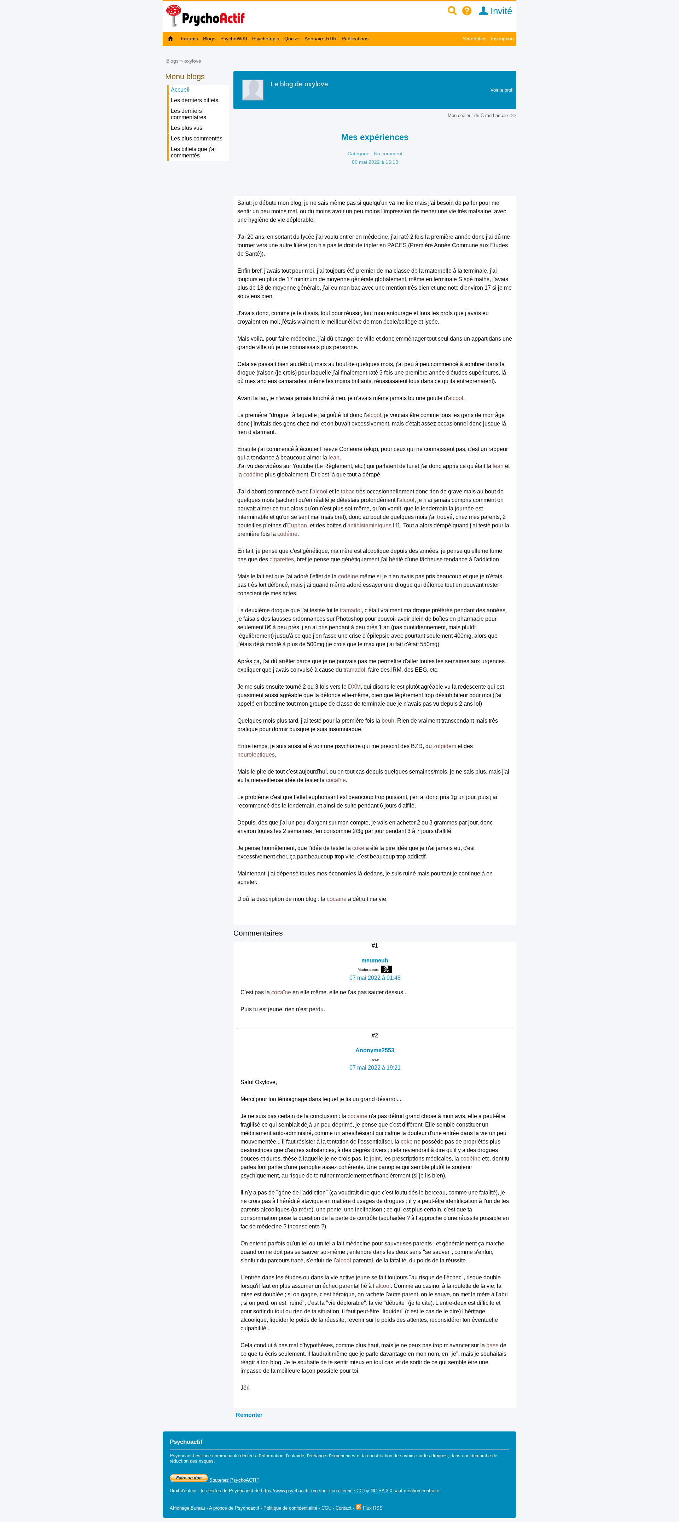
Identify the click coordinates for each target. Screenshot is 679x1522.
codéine (253, 474)
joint (375, 1159)
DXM (354, 687)
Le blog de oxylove (299, 84)
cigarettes (281, 559)
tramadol (351, 610)
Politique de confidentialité (290, 1508)
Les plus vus (186, 128)
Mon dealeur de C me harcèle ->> (482, 115)
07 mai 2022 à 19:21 (375, 1068)
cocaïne (336, 780)
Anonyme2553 (374, 1050)
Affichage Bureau (187, 1508)
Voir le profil (503, 90)
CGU (326, 1508)
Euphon (297, 525)
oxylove (192, 61)
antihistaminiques (369, 525)
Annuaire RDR (320, 38)
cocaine (357, 1116)
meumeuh (374, 960)
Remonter (249, 1415)
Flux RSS (372, 1508)
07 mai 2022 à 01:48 (375, 978)
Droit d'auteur (183, 1490)
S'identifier (474, 38)
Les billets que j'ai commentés (193, 152)
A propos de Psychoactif (234, 1508)
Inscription (502, 38)
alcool (455, 398)
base (492, 1345)
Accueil (180, 90)
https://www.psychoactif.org (289, 1490)
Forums (189, 38)
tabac (348, 491)
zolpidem (444, 746)
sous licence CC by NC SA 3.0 (360, 1490)
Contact (344, 1508)
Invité (500, 11)
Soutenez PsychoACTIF (233, 1480)
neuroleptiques (256, 755)
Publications (355, 38)
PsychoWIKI (233, 38)
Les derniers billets (194, 100)
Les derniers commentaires (188, 114)
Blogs (209, 38)
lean (334, 458)
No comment (388, 153)
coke (358, 848)
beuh (388, 721)
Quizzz (292, 38)
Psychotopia (265, 38)
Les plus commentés (196, 138)
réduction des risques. (192, 1461)
